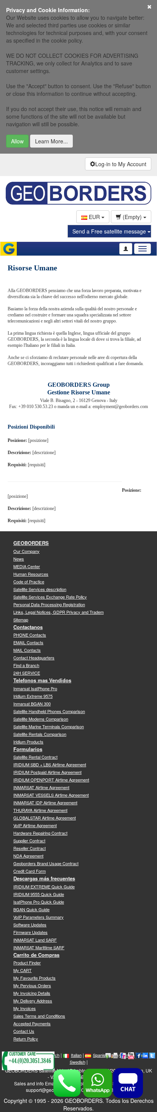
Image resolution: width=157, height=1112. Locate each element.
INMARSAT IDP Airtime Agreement (45, 802)
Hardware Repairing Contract (40, 833)
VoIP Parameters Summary (38, 917)
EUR (94, 217)
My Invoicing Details (31, 993)
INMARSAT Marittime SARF (38, 947)
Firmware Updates (30, 932)
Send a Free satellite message (109, 231)
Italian (76, 1055)
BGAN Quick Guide (31, 909)
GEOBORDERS (31, 542)
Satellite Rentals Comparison (39, 734)
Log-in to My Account (120, 164)
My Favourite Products (34, 978)
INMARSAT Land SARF (35, 940)
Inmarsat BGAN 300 (32, 704)
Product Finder (27, 962)
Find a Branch (26, 665)
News (18, 559)
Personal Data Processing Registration (49, 604)
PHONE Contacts (29, 635)
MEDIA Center (26, 566)
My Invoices (24, 1008)
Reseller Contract (29, 848)
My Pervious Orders (32, 985)
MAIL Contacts (27, 650)
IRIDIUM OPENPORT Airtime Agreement (51, 780)
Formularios (27, 749)
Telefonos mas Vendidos (42, 680)
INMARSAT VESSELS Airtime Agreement (51, 795)
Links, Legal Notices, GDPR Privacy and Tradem (58, 612)
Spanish (100, 1055)
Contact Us (23, 1031)
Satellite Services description (39, 589)
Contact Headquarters (33, 657)
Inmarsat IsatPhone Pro (35, 688)
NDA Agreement (28, 856)
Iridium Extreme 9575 (33, 696)
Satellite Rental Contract (35, 757)
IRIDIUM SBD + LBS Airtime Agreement (49, 764)
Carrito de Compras (36, 954)
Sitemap (20, 619)
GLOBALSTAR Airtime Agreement (44, 818)
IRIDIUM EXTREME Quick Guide (44, 886)
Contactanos (28, 627)
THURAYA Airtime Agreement (40, 810)
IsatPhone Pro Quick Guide (38, 902)
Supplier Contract (29, 840)
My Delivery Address (32, 1001)
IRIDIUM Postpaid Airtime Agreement (47, 772)
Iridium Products (28, 742)
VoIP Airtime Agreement (35, 825)
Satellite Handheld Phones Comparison (49, 711)
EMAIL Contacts (28, 642)
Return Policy (25, 1039)
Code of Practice (28, 581)
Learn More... (51, 141)
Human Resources (30, 574)
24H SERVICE (26, 673)
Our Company (26, 551)
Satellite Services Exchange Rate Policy (50, 597)
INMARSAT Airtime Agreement (41, 787)
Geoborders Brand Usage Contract (45, 863)
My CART (22, 970)
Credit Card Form (29, 871)
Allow (17, 141)
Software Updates (29, 924)
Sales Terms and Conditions (39, 1016)
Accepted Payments (32, 1023)
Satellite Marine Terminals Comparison (48, 726)
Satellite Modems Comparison (40, 719)
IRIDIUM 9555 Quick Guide (38, 894)
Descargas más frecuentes (44, 878)
